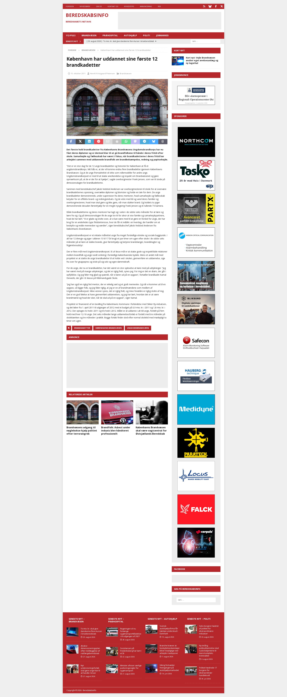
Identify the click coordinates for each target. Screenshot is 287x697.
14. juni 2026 (167, 673)
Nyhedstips (129, 6)
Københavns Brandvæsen (109, 328)
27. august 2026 (89, 657)
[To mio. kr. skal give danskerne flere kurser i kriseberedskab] (72, 631)
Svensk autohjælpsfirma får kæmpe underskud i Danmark (169, 630)
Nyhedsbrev (85, 6)
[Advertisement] (169, 20)
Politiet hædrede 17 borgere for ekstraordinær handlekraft (208, 671)
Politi (146, 35)
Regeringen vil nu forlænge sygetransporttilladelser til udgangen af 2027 (130, 632)
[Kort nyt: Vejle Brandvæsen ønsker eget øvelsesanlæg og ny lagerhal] (178, 60)
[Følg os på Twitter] (221, 6)
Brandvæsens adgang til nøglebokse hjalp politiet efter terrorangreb (82, 430)
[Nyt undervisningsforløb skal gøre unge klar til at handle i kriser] (72, 668)
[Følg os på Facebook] (215, 6)
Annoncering (146, 6)
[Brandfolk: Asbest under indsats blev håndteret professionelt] (117, 412)
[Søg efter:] (205, 41)
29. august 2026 (89, 637)
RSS (159, 6)
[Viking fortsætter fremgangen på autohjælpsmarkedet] (151, 668)
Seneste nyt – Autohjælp (162, 618)
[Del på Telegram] (144, 141)
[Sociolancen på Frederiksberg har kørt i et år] (112, 651)
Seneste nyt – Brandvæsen (77, 620)
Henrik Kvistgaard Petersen (102, 73)
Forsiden (70, 6)
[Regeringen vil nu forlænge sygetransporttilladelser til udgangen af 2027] (112, 631)
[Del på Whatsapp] (126, 141)
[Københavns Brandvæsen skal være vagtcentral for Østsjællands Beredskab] (152, 412)
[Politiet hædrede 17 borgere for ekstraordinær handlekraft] (191, 670)
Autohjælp (130, 35)
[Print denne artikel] (117, 141)
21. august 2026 (129, 674)
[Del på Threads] (162, 141)
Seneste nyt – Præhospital (116, 620)
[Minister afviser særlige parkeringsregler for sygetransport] (112, 668)
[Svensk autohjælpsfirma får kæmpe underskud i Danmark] (151, 629)
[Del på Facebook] (71, 141)
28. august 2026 (129, 640)
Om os (99, 6)
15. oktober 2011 (78, 73)
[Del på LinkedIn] (89, 141)
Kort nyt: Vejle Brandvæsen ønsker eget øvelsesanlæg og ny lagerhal (202, 60)
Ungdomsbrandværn (138, 328)
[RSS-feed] (204, 6)
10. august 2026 (168, 637)
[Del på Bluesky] (153, 141)
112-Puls (70, 35)
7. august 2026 (167, 656)
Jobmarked (162, 35)
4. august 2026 (207, 659)
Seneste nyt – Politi (198, 618)
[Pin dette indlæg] (98, 141)
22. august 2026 (129, 657)
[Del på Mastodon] (135, 141)
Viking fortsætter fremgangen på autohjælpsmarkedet (169, 668)
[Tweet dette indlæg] (80, 141)
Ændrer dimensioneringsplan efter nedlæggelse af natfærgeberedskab (90, 649)
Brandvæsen (89, 35)
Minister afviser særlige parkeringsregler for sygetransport (131, 668)
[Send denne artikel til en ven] (107, 141)
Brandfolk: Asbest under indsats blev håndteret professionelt (115, 430)
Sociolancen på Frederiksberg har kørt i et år (130, 651)
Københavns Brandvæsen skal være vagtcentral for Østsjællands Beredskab (151, 430)
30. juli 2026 (206, 679)
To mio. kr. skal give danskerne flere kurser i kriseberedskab (91, 631)
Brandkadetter (82, 328)
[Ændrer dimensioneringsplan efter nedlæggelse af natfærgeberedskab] (72, 649)
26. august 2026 (207, 637)
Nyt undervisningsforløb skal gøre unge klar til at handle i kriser (90, 669)
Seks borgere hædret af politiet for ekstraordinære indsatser (209, 630)
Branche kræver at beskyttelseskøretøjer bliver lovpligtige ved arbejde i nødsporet (170, 649)
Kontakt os (113, 6)
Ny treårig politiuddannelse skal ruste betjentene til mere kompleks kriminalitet (209, 650)
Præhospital (110, 35)
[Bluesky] (210, 6)
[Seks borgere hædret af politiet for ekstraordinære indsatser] (191, 629)
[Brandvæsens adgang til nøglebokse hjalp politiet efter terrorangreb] (83, 412)
